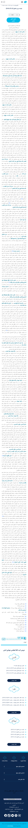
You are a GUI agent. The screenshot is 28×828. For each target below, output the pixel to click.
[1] (25, 604)
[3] (22, 199)
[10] (3, 456)
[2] (25, 606)
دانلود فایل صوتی (13, 20)
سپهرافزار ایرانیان (10, 826)
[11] (2, 516)
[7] (9, 282)
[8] (6, 330)
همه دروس (14, 680)
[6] (12, 251)
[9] (25, 625)
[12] (13, 562)
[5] (25, 616)
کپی (4, 639)
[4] (9, 203)
